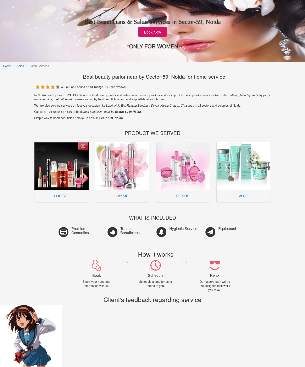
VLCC (243, 195)
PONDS (182, 195)
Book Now (152, 32)
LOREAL (61, 195)
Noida (20, 66)
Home (7, 66)
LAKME (122, 195)
